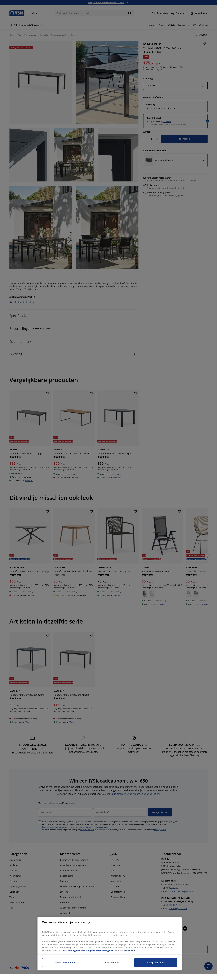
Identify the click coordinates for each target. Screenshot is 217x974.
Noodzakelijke (111, 962)
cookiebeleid (128, 950)
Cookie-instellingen (64, 962)
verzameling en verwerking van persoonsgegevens (89, 950)
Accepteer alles (155, 962)
